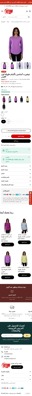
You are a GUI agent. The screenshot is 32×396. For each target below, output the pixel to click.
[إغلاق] (29, 149)
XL (23, 122)
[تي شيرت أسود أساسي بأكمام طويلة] (4, 103)
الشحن (12, 83)
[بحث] (29, 17)
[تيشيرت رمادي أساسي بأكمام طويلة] (10, 96)
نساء (8, 21)
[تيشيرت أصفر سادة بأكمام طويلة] (27, 96)
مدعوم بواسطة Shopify (15, 393)
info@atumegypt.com (10, 358)
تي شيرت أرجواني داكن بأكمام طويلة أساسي (6, 237)
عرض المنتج (7, 244)
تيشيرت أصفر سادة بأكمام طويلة (23, 268)
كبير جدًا (5, 126)
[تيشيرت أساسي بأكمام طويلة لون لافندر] (16, 96)
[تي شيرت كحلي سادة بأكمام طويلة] (22, 96)
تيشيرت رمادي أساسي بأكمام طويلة (24, 236)
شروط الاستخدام (11, 339)
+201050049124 (8, 353)
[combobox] (16, 17)
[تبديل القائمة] (2, 11)
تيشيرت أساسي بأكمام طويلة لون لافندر (6, 269)
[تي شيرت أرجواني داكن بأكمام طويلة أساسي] (4, 96)
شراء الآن (16, 141)
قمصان (3, 79)
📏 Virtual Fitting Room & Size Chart (16, 130)
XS (3, 121)
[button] (30, 198)
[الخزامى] (2, 115)
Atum (7, 393)
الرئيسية (3, 21)
